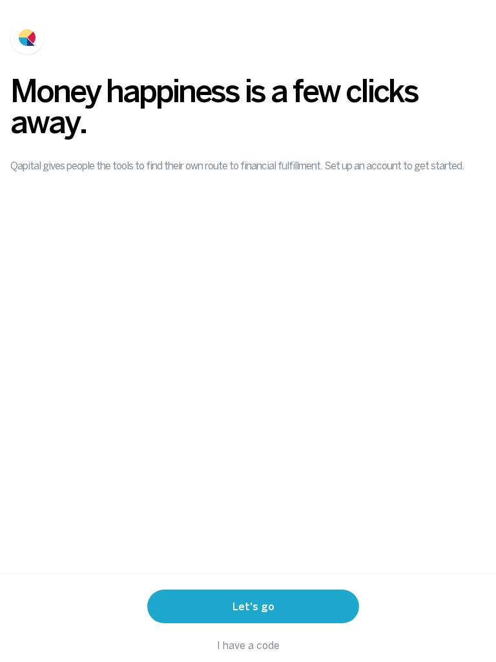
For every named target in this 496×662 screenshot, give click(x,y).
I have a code (248, 645)
